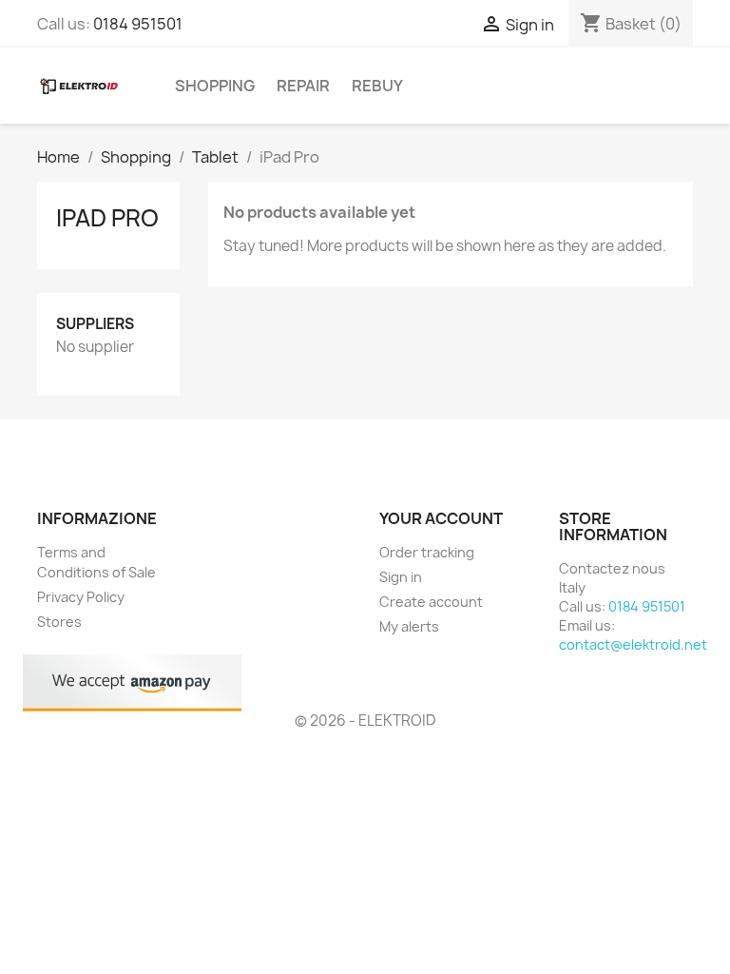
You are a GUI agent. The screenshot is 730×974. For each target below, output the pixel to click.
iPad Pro (107, 218)
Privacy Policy (81, 597)
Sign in (400, 577)
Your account (441, 518)
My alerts (409, 626)
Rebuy (377, 85)
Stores (59, 622)
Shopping (215, 85)
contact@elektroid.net (633, 644)
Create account (431, 602)
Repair (303, 85)
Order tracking (426, 552)
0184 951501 (137, 23)
